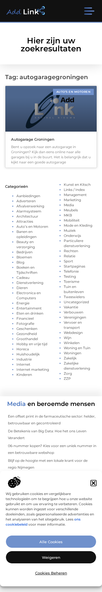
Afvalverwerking (30, 206)
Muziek (70, 230)
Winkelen (72, 343)
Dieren (22, 288)
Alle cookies (51, 542)
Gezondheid (26, 334)
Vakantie (71, 307)
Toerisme (71, 281)
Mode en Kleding (78, 225)
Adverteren (26, 201)
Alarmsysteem (28, 211)
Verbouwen (73, 312)
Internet (23, 364)
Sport (68, 261)
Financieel (25, 318)
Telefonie (71, 271)
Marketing (72, 200)
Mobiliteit (72, 220)
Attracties (24, 221)
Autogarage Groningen (32, 139)
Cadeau (22, 277)
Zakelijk (70, 358)
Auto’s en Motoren (32, 226)
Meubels (71, 210)
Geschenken (26, 328)
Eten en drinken (29, 313)
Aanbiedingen (28, 196)
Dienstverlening (29, 283)
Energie (22, 303)
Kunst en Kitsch (77, 184)
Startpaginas (74, 266)
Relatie (69, 256)
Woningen (72, 353)
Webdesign (73, 332)
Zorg (68, 373)
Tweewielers (74, 297)
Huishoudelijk (28, 354)
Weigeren (51, 557)
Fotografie (25, 323)
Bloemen (24, 257)
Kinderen (24, 374)
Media (69, 205)
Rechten (71, 251)
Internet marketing (32, 369)
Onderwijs (72, 235)
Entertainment (29, 308)
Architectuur (27, 216)
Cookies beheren (51, 573)
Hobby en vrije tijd (31, 344)
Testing (70, 276)
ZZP (67, 378)
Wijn (67, 338)
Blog (20, 262)
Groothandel (27, 339)
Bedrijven (24, 252)
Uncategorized (76, 302)
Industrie (24, 359)
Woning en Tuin (77, 348)
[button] (93, 483)
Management (75, 195)
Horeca (22, 349)
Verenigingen (75, 317)
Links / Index (74, 189)
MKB (68, 215)
